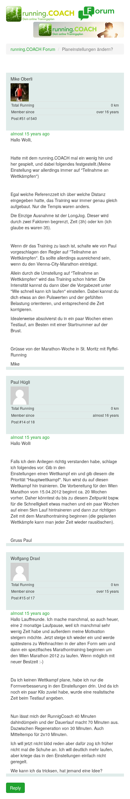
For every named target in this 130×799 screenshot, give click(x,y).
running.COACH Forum (33, 49)
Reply (15, 788)
